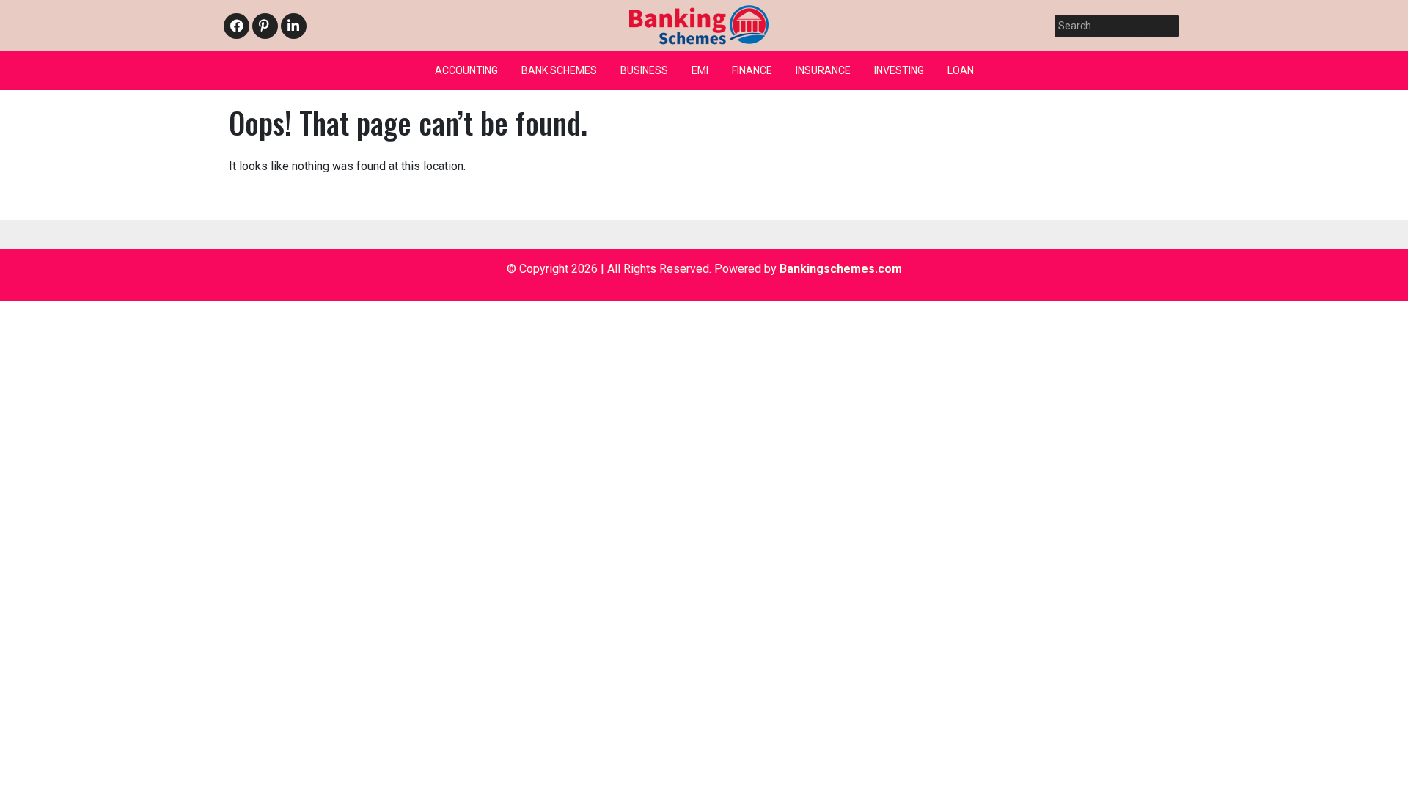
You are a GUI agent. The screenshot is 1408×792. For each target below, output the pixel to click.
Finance (752, 70)
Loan (960, 70)
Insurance (823, 70)
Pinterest (264, 27)
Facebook (236, 27)
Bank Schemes (559, 70)
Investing (899, 70)
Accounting (466, 70)
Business (644, 70)
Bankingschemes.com (841, 269)
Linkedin (292, 27)
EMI (700, 70)
